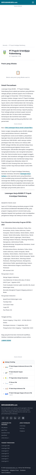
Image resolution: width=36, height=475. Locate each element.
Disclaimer (23, 470)
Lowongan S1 (5, 458)
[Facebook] (7, 418)
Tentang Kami (5, 470)
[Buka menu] (33, 2)
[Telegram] (23, 418)
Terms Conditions (5, 472)
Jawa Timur (4, 430)
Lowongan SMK (5, 448)
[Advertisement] (18, 25)
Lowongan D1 (5, 451)
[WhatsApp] (11, 418)
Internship (22, 426)
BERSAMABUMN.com (9, 2)
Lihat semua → (5, 438)
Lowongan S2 (5, 461)
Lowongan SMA (5, 445)
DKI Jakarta (4, 427)
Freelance (22, 431)
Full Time (22, 428)
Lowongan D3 (5, 453)
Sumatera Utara (5, 433)
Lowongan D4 (5, 456)
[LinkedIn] (15, 418)
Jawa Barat (4, 435)
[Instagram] (3, 418)
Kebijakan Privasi (14, 470)
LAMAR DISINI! (6, 340)
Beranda (5, 45)
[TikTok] (19, 418)
